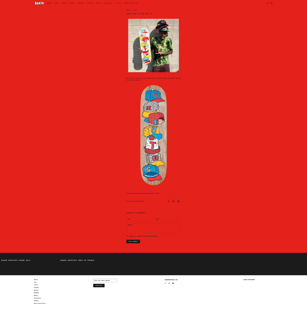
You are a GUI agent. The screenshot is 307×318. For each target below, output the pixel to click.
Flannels (72, 3)
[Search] (268, 3)
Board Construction (131, 3)
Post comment (133, 241)
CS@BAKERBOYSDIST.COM (171, 279)
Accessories (108, 3)
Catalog (118, 3)
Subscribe (99, 285)
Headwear (90, 3)
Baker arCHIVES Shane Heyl (16, 260)
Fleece (63, 3)
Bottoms (81, 3)
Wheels (98, 3)
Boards (49, 3)
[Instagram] (169, 283)
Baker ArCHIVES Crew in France (77, 260)
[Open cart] (271, 3)
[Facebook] (165, 283)
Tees (56, 3)
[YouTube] (173, 283)
